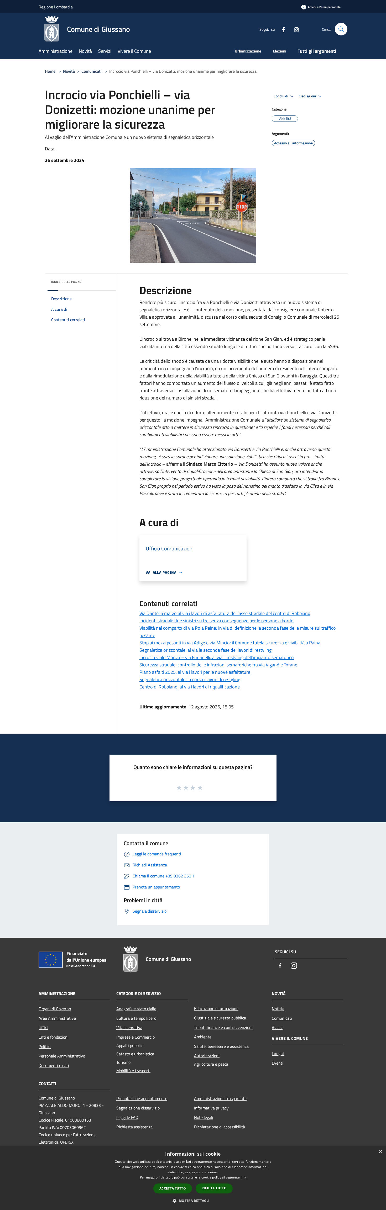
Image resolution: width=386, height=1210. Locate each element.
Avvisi (277, 1027)
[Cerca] (341, 29)
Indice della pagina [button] (66, 281)
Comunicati (91, 71)
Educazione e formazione (216, 1008)
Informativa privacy (211, 1108)
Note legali (203, 1117)
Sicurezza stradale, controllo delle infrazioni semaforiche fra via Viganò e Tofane (218, 664)
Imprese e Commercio (135, 1037)
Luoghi (278, 1053)
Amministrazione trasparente (220, 1098)
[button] (192, 1200)
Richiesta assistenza (134, 1127)
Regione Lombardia (56, 7)
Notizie (278, 1009)
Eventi (277, 1063)
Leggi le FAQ (127, 1117)
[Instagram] (294, 29)
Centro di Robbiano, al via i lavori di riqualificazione (189, 686)
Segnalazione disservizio (138, 1108)
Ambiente (202, 1037)
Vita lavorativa (129, 1027)
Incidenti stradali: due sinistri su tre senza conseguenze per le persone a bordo (216, 620)
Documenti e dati (54, 1065)
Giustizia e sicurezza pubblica (220, 1018)
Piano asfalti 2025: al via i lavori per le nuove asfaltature (194, 672)
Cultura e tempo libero (136, 1018)
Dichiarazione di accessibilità (219, 1127)
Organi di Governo (55, 1009)
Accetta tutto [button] (172, 1188)
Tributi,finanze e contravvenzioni (223, 1027)
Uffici (43, 1027)
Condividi (281, 96)
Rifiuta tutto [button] (214, 1188)
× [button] (380, 1152)
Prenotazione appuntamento (141, 1098)
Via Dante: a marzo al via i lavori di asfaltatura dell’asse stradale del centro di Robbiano (224, 613)
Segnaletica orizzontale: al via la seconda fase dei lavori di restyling (205, 650)
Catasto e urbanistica (135, 1054)
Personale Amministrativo (62, 1056)
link (243, 1177)
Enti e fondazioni (54, 1037)
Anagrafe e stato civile (136, 1009)
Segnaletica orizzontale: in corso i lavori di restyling (189, 679)
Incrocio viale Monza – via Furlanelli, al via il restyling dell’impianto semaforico (216, 657)
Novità (69, 71)
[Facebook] (281, 29)
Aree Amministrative (57, 1018)
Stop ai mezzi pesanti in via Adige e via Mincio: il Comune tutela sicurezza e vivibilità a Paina (229, 642)
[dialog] (193, 1178)
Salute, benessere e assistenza (221, 1046)
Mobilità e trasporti (133, 1070)
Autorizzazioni (207, 1056)
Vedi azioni (308, 96)
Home (50, 71)
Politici (45, 1046)
